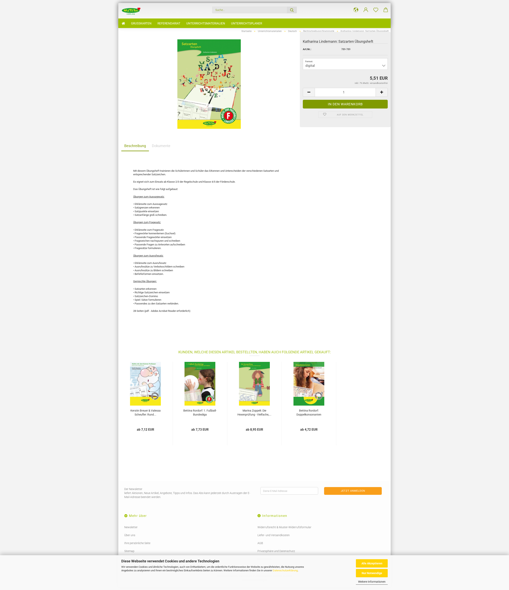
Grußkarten (141, 23)
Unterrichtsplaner (246, 23)
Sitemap (129, 551)
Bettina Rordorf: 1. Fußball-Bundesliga (200, 412)
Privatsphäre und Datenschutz (276, 551)
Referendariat (168, 23)
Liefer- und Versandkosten (273, 535)
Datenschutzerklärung (285, 570)
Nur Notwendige (372, 573)
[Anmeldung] (366, 10)
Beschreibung (135, 146)
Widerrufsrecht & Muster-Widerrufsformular (284, 527)
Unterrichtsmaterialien (205, 23)
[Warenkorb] (386, 10)
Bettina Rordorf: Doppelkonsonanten (308, 412)
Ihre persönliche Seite (137, 543)
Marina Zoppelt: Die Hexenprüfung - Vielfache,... (254, 412)
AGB (260, 543)
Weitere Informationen (372, 581)
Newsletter (131, 527)
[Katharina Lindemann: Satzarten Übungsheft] (209, 83)
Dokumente (161, 146)
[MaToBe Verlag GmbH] (132, 10)
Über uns (129, 535)
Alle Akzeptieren (371, 563)
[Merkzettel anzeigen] (376, 10)
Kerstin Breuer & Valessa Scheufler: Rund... (145, 412)
